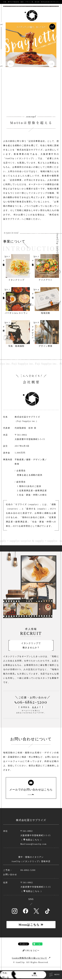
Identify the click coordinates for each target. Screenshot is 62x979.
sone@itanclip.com (36, 844)
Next (51, 63)
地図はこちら (33, 840)
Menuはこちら (30, 924)
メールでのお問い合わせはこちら (31, 789)
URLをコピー (32, 950)
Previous (10, 63)
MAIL (35, 975)
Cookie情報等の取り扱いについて (29, 958)
